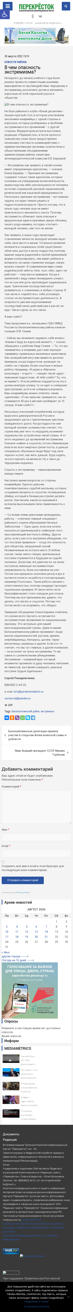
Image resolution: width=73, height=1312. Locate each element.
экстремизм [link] (47, 711)
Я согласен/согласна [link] (36, 1306)
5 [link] (26, 926)
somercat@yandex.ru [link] (17, 698)
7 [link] (46, 926)
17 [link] (6, 937)
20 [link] (36, 937)
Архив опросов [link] (11, 1036)
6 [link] (36, 926)
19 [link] (26, 937)
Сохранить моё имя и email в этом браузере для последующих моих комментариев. (33, 868)
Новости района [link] (15, 62)
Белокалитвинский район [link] (25, 711)
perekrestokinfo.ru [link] (31, 1219)
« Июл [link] (6, 952)
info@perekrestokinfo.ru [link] (28, 691)
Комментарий (11, 786)
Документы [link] (11, 1134)
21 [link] (46, 937)
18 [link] (16, 937)
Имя (5, 829)
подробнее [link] (22, 1290)
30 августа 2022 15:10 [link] (16, 56)
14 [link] (46, 931)
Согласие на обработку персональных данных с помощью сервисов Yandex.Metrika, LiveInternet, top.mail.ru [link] (34, 1227)
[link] (5, 14)
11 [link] (16, 931)
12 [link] (26, 931)
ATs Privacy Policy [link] (22, 892)
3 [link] (6, 926)
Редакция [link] (10, 1139)
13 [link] (36, 931)
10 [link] (6, 931)
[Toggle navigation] (8, 6)
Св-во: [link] (6, 1164)
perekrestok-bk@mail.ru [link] (48, 23)
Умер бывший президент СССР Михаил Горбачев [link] (40, 752)
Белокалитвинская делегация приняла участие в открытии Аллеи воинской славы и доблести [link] (37, 735)
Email (6, 846)
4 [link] (17, 926)
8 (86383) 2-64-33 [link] (23, 23)
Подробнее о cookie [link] (36, 1301)
